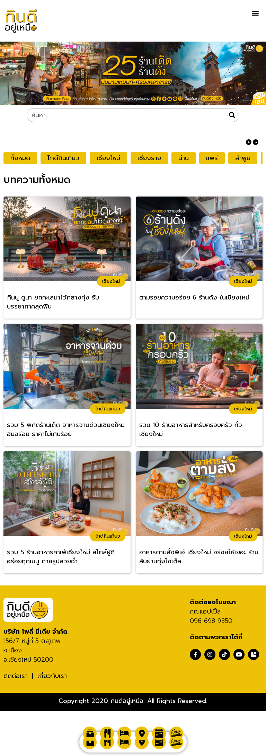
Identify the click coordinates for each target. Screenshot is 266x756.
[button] (255, 12)
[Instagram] (209, 654)
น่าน (183, 158)
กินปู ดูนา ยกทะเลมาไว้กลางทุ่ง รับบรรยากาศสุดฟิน (53, 302)
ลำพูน (242, 158)
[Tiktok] (224, 654)
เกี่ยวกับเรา (52, 676)
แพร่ (212, 158)
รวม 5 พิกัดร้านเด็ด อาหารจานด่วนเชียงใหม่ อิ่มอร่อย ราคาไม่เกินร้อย (66, 429)
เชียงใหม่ (108, 158)
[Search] (232, 115)
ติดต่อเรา (15, 676)
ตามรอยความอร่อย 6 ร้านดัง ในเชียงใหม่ (194, 297)
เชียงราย (149, 158)
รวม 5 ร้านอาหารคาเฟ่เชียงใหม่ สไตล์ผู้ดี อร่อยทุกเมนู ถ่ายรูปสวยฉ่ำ (61, 557)
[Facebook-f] (195, 654)
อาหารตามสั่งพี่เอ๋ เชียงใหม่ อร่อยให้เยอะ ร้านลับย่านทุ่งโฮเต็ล (198, 557)
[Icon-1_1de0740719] (253, 654)
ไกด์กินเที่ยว (63, 158)
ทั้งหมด (20, 158)
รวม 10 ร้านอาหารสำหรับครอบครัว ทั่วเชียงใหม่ (190, 429)
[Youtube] (239, 654)
